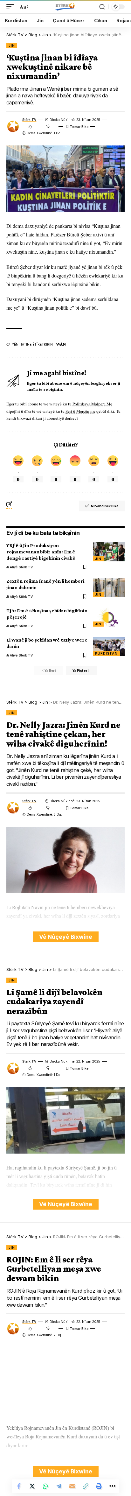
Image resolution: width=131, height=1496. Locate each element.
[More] (112, 1486)
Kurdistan (106, 653)
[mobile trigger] (11, 6)
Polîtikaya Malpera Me (92, 404)
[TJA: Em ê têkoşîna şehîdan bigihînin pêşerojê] (109, 617)
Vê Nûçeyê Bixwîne (65, 936)
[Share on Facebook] (18, 1486)
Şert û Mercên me (80, 411)
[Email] (72, 1486)
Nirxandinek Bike (104, 506)
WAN (61, 344)
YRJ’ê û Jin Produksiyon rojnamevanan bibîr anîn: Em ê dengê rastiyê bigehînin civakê (40, 552)
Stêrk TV (29, 120)
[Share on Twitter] (32, 1486)
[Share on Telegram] (59, 1486)
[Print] (99, 1486)
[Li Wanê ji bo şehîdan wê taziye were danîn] (109, 646)
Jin (12, 45)
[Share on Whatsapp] (45, 1486)
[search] (102, 7)
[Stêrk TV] (65, 6)
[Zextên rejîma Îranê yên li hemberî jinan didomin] (109, 587)
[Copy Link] (85, 1486)
